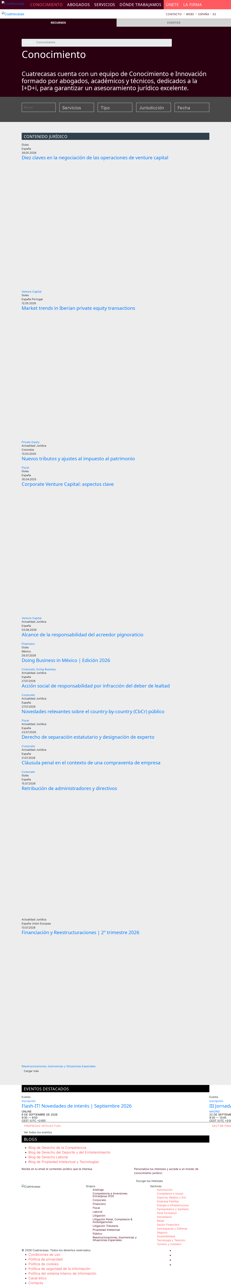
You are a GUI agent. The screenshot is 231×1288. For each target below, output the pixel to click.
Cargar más (31, 1071)
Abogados (78, 4)
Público (97, 1233)
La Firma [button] (192, 4)
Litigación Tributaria (105, 1225)
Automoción (164, 1189)
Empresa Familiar (168, 1201)
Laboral (97, 1211)
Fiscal (25, 467)
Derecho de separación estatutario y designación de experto (88, 737)
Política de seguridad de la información (59, 1269)
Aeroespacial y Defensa (172, 1228)
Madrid (214, 1111)
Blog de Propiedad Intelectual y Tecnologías (63, 1162)
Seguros (162, 1232)
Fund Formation (167, 1213)
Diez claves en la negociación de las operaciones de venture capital (95, 157)
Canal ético (37, 1278)
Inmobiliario (164, 1217)
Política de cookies (43, 1264)
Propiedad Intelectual (42, 1126)
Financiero (28, 643)
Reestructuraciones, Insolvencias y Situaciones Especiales (59, 1066)
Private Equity (31, 442)
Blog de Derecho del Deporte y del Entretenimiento (69, 1152)
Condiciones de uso (44, 1255)
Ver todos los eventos (38, 1132)
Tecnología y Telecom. (171, 1240)
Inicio (28, 42)
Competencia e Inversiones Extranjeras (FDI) (110, 1194)
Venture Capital (31, 291)
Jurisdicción (149, 108)
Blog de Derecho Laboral (48, 1157)
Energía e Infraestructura (173, 1205)
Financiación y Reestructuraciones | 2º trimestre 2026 (80, 932)
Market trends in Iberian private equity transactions (78, 308)
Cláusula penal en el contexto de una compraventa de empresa (91, 762)
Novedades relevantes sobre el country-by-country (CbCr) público (93, 711)
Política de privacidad (45, 1259)
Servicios (104, 4)
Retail (160, 1220)
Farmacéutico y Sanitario (173, 1209)
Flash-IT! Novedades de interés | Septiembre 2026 (77, 1106)
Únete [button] (172, 4)
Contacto (174, 14)
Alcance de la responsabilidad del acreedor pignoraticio (82, 634)
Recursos (58, 22)
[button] (207, 14)
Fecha (184, 108)
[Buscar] (53, 107)
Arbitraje (98, 1189)
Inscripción (29, 1101)
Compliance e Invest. (170, 1193)
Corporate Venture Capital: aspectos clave (68, 484)
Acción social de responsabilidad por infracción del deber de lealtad (96, 685)
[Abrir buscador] (226, 14)
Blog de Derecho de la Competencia (57, 1148)
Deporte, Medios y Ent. (172, 1197)
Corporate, (29, 669)
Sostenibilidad (166, 1236)
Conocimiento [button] (46, 4)
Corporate (28, 695)
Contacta (35, 1283)
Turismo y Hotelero (169, 1244)
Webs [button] (190, 14)
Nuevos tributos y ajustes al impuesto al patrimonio (78, 458)
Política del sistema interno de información (62, 1273)
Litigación (99, 1215)
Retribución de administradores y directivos (69, 788)
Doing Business (46, 669)
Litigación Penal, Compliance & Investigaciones (112, 1220)
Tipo (105, 108)
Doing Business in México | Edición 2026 (66, 660)
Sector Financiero (168, 1224)
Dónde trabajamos (140, 4)
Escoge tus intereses (149, 1181)
